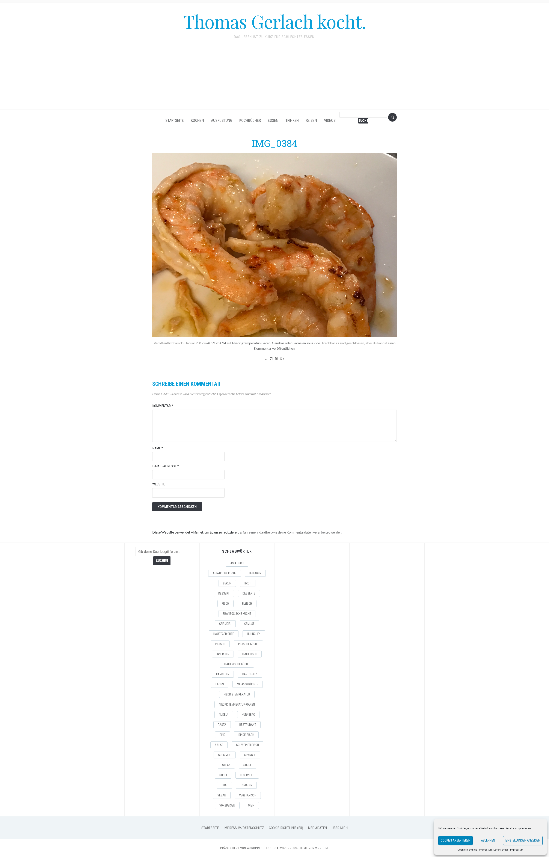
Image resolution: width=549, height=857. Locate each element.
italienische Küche (236, 664)
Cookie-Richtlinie (467, 849)
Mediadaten (317, 828)
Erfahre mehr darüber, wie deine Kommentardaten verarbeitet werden (290, 532)
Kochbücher (250, 120)
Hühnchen (254, 634)
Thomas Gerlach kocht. (274, 21)
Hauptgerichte (223, 634)
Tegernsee (247, 775)
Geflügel (225, 623)
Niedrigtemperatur (237, 694)
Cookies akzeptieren (455, 840)
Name (157, 448)
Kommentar (162, 406)
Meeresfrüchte (247, 684)
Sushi (223, 775)
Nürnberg (248, 714)
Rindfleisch (246, 735)
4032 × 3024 (216, 343)
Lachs (220, 684)
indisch (220, 644)
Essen (273, 120)
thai (224, 785)
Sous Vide (224, 755)
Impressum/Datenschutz (493, 849)
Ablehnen (488, 840)
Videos (330, 120)
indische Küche (248, 644)
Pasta (222, 724)
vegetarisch (247, 795)
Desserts (249, 593)
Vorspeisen (227, 805)
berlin (227, 583)
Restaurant (247, 724)
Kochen (197, 120)
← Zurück (274, 359)
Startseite (174, 120)
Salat (219, 745)
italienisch (249, 654)
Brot (247, 583)
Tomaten (246, 785)
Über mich (340, 828)
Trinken (292, 120)
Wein (251, 805)
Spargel (250, 755)
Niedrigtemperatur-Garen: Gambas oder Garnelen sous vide (276, 343)
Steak (226, 765)
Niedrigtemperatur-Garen (237, 704)
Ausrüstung (221, 120)
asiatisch (237, 563)
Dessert (223, 593)
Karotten (222, 674)
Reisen (311, 120)
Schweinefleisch (247, 745)
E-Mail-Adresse (165, 466)
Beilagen (255, 573)
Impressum (516, 849)
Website (158, 484)
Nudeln (224, 714)
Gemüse (249, 623)
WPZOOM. (322, 848)
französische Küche (237, 613)
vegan (221, 795)
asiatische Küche (224, 573)
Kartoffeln (250, 674)
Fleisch (247, 603)
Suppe (247, 765)
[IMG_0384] (274, 244)
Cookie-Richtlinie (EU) (286, 828)
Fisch (225, 603)
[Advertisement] (274, 77)
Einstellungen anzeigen (522, 840)
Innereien (223, 654)
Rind (222, 735)
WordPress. (256, 848)
